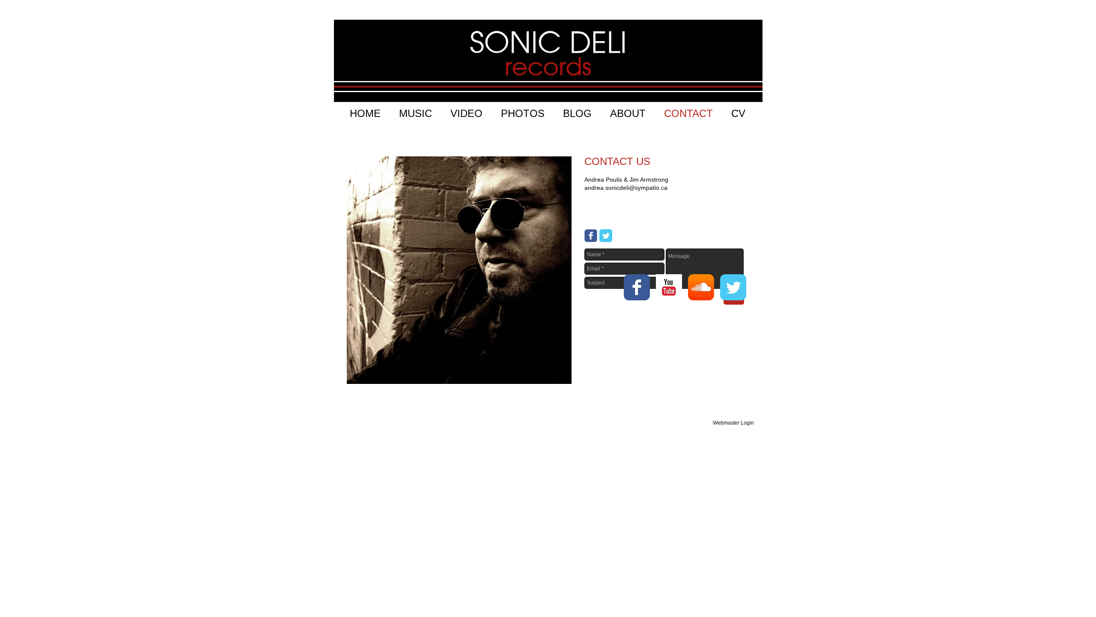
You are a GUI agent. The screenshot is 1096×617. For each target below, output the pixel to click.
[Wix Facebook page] (590, 235)
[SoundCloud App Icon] (701, 287)
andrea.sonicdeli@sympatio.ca (625, 187)
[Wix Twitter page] (733, 287)
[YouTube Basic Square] (669, 287)
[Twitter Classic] (605, 235)
